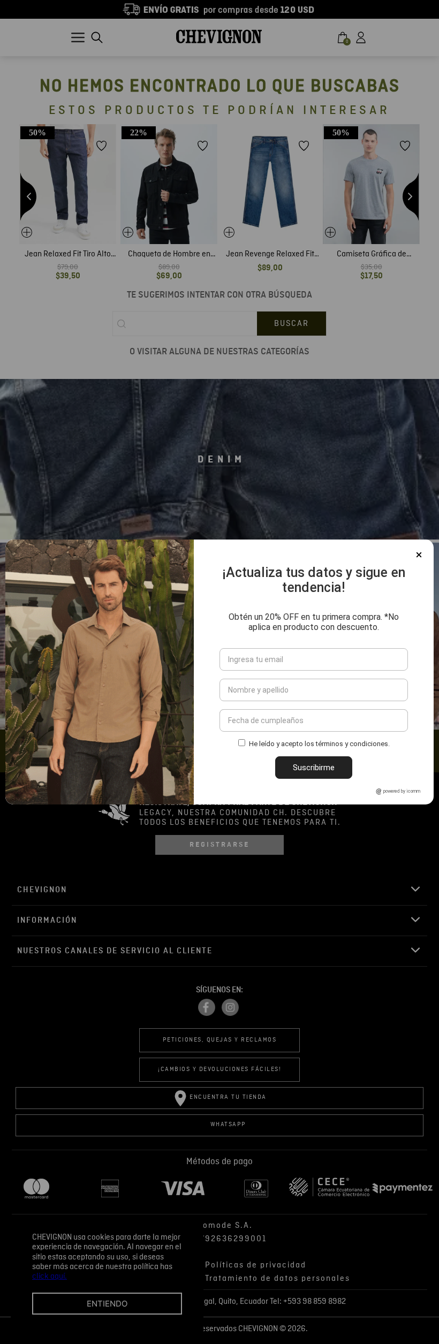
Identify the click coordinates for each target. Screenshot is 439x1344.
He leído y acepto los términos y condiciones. (319, 744)
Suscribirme (314, 767)
